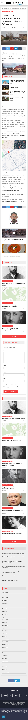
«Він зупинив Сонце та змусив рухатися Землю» (17, 86)
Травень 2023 (5, 655)
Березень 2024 (5, 628)
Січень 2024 (5, 633)
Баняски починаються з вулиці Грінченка (13, 283)
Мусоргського (5, 135)
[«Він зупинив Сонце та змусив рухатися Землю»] (5, 87)
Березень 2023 (5, 661)
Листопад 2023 (5, 639)
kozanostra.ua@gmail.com (12, 190)
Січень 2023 (5, 666)
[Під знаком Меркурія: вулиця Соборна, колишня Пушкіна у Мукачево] (5, 82)
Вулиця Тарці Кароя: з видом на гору (17, 98)
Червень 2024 (5, 622)
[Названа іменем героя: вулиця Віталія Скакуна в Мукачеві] (5, 93)
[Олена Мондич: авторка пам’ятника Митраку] (14, 522)
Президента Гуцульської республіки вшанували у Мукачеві (12, 329)
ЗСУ (19, 695)
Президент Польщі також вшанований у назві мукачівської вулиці (13, 510)
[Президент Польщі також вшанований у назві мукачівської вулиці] (14, 499)
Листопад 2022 (5, 672)
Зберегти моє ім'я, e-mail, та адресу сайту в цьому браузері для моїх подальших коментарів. (15, 386)
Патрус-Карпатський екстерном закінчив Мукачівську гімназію (13, 487)
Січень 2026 (5, 606)
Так (3, 716)
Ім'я (5, 365)
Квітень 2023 (5, 658)
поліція (2, 695)
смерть (13, 695)
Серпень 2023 (5, 647)
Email (5, 372)
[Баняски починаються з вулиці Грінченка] (14, 272)
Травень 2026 (5, 594)
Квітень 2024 (5, 625)
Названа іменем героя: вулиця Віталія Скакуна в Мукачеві (17, 92)
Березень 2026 (5, 600)
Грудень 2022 (5, 669)
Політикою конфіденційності (12, 713)
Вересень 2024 (5, 617)
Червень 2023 (5, 652)
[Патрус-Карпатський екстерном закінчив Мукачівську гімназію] (14, 476)
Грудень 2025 (5, 608)
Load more (14, 336)
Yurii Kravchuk (14, 223)
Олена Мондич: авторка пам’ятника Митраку (12, 534)
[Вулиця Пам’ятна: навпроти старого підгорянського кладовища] (14, 294)
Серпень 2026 (5, 592)
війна (8, 695)
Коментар (6, 350)
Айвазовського (15, 133)
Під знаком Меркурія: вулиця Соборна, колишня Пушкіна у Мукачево (17, 81)
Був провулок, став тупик (7, 580)
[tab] (21, 261)
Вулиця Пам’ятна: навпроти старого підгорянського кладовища (12, 305)
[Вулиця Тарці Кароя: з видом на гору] (5, 98)
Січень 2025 (5, 614)
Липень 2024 (5, 619)
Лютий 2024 (5, 630)
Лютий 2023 (5, 663)
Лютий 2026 (5, 603)
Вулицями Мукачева (7, 8)
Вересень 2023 (5, 644)
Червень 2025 (5, 611)
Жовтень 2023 (5, 641)
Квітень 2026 (5, 597)
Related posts (21, 261)
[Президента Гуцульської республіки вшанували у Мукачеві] (14, 317)
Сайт (5, 378)
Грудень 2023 (5, 636)
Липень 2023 (5, 650)
